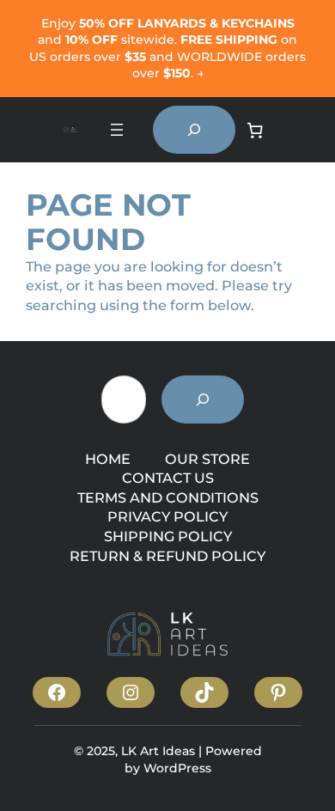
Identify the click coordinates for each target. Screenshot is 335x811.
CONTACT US (168, 477)
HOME (108, 458)
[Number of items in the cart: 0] (255, 130)
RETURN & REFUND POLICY (167, 555)
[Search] (202, 399)
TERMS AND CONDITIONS (168, 497)
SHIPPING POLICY (168, 536)
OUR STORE (207, 458)
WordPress (177, 768)
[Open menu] (117, 129)
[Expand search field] (194, 130)
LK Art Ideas (158, 751)
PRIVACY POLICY (167, 516)
